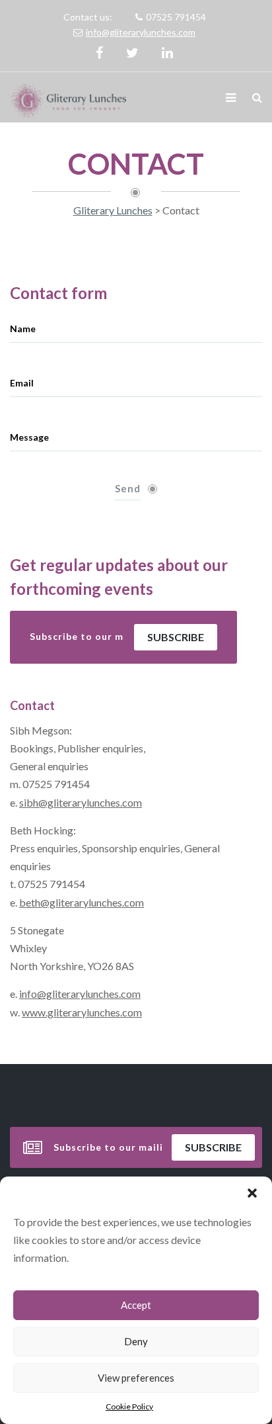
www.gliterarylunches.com (82, 1012)
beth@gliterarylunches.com (81, 902)
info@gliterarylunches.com (140, 32)
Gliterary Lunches (113, 210)
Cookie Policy (129, 1406)
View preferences (136, 1378)
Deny (136, 1341)
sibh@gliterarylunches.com (80, 802)
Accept (136, 1305)
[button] (252, 1193)
